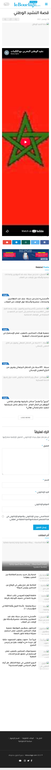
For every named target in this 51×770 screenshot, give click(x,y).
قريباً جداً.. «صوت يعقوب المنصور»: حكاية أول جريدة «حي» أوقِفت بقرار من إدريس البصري (19, 642)
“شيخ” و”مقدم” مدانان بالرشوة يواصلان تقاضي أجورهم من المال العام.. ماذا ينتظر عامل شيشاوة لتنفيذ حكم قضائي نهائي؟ (26, 405)
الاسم (46, 479)
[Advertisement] (25, 701)
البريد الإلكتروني (42, 492)
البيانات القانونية (28, 738)
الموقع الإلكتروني (42, 504)
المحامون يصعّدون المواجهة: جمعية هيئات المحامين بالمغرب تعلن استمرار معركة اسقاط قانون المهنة (20, 631)
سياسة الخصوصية (25, 741)
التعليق (45, 445)
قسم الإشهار (14, 738)
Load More (25, 417)
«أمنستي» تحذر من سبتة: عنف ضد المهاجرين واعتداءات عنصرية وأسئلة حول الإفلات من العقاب (19, 619)
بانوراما (5, 295)
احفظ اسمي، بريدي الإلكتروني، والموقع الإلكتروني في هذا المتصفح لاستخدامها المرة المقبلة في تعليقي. (27, 518)
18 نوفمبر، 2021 (43, 19)
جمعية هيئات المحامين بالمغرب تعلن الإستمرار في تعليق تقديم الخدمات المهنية (20, 654)
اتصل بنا (39, 738)
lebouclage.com (31, 755)
